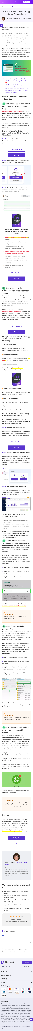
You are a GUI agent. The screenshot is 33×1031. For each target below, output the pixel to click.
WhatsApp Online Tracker (21, 949)
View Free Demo (16, 150)
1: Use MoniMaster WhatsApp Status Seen (16, 81)
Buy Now (16, 155)
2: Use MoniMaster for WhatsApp (14, 85)
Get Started (26, 2)
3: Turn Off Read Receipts (12, 87)
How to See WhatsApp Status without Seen (15, 79)
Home (5, 949)
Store (27, 962)
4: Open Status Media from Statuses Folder (16, 89)
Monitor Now (16, 838)
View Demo (16, 844)
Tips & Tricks (11, 949)
